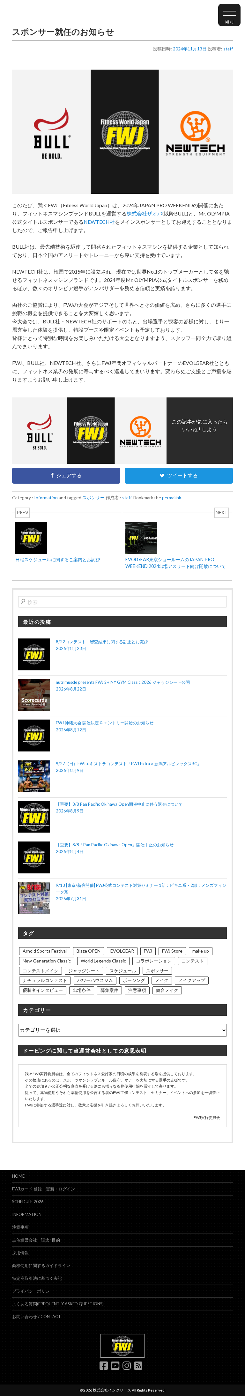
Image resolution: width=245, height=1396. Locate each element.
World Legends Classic (103, 960)
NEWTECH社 (99, 222)
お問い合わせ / (36, 1316)
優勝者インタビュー (43, 990)
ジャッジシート (84, 970)
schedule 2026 (28, 1201)
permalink (171, 497)
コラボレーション (154, 960)
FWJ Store (172, 951)
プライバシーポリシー (33, 1291)
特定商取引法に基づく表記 (37, 1278)
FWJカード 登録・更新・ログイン (43, 1188)
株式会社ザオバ (144, 213)
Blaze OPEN (88, 951)
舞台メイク (167, 990)
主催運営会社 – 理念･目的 (36, 1239)
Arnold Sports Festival (45, 951)
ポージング (134, 980)
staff (228, 48)
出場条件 (82, 990)
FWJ (148, 951)
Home (18, 1176)
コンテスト (193, 960)
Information (46, 497)
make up (200, 951)
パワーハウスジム (95, 980)
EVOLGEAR (122, 951)
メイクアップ (191, 980)
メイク (161, 980)
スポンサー (93, 497)
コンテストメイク (40, 970)
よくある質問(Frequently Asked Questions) (58, 1303)
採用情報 (20, 1252)
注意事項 (137, 990)
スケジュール (122, 970)
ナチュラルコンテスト (45, 980)
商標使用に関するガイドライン (41, 1265)
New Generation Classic (47, 960)
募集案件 (109, 990)
